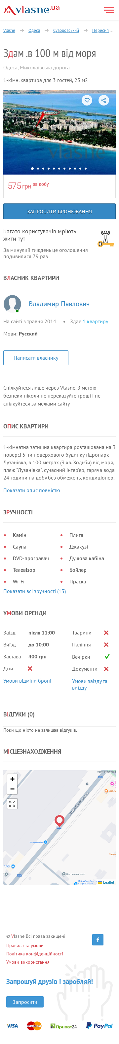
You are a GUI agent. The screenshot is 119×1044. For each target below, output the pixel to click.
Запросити (25, 1002)
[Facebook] (97, 939)
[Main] (31, 10)
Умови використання (28, 962)
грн (26, 186)
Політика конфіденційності (34, 953)
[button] (60, 821)
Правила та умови (25, 945)
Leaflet (108, 882)
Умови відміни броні (27, 680)
